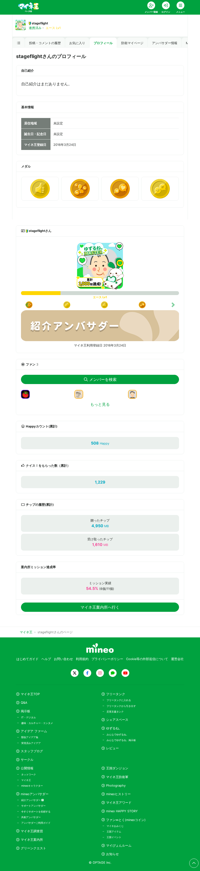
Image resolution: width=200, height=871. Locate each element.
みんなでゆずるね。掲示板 (121, 740)
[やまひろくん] (27, 394)
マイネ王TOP (30, 694)
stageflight (40, 23)
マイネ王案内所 (32, 839)
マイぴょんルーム (118, 845)
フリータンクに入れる (119, 700)
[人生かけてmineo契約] (134, 394)
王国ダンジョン (117, 768)
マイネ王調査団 (32, 831)
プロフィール (103, 43)
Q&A (24, 702)
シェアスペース (117, 720)
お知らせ (112, 854)
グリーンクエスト (33, 848)
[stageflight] (100, 265)
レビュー (112, 748)
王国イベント (114, 837)
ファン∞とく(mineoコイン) (126, 820)
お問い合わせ (63, 659)
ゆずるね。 (114, 728)
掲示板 (25, 711)
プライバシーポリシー (107, 659)
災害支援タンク (115, 711)
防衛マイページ (132, 43)
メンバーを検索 (103, 379)
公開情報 (27, 768)
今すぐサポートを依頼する (35, 811)
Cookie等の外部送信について (147, 659)
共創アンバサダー (31, 817)
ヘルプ (46, 659)
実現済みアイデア (31, 743)
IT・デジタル (28, 717)
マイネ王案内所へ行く (100, 607)
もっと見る (100, 404)
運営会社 (177, 659)
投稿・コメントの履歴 (45, 43)
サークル (27, 760)
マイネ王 (26, 780)
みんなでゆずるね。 (118, 734)
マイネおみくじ (115, 825)
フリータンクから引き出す (121, 705)
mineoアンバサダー (35, 794)
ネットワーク (28, 774)
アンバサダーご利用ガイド (35, 822)
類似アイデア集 (29, 737)
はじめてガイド (27, 659)
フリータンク (115, 694)
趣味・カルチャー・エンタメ (37, 723)
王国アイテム (114, 831)
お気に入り (77, 43)
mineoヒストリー (118, 794)
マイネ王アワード (118, 802)
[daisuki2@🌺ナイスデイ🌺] (80, 394)
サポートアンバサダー (33, 805)
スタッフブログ (32, 751)
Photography (116, 785)
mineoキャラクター (32, 785)
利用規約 (82, 659)
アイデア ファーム (34, 731)
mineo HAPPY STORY (122, 811)
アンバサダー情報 (164, 43)
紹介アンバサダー (31, 800)
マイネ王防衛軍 (117, 777)
